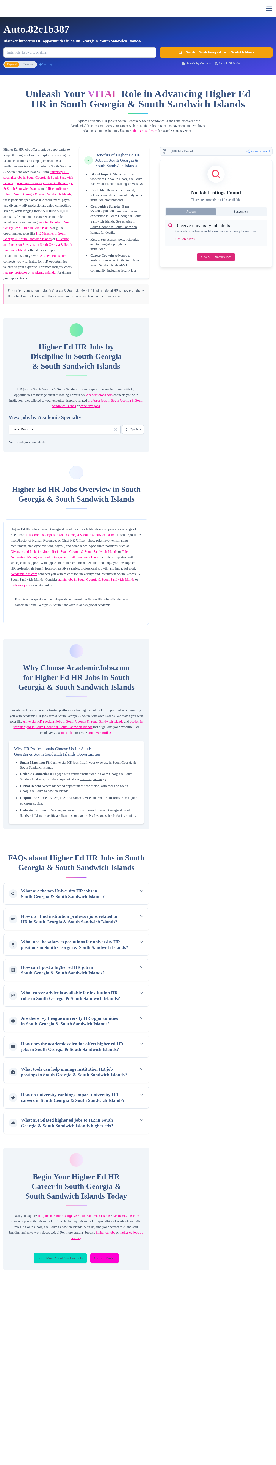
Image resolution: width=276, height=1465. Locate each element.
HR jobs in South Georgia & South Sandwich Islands (74, 1216)
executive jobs (90, 406)
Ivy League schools (102, 815)
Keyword (12, 64)
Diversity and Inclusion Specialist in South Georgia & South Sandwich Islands (37, 244)
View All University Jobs (216, 257)
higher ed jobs (105, 1232)
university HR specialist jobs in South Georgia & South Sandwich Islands (38, 177)
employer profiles (99, 732)
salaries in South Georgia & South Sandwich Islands (113, 227)
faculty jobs (128, 270)
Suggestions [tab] (241, 211)
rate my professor (15, 272)
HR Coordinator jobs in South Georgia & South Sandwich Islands (71, 535)
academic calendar (43, 272)
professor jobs (20, 585)
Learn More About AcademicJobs (60, 1258)
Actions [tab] (191, 211)
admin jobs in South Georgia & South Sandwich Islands (96, 579)
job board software (144, 130)
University (28, 64)
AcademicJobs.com (53, 256)
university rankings (93, 779)
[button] (269, 8)
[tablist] (216, 211)
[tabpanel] (216, 233)
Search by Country (198, 63)
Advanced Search (260, 151)
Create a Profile (104, 1258)
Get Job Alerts (185, 239)
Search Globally (229, 63)
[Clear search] (116, 429)
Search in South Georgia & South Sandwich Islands (220, 52)
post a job (67, 732)
